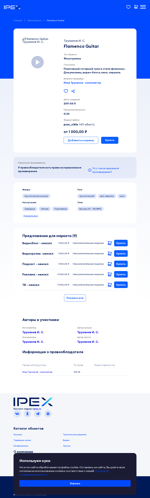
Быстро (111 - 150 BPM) (90, 208)
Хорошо (75, 483)
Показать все (30, 215)
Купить (109, 140)
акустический (86, 196)
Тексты (66, 445)
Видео (66, 440)
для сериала (107, 196)
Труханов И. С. (33, 332)
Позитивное (60, 208)
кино (122, 196)
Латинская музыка (64, 196)
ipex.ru (37, 408)
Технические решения (74, 434)
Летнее (44, 208)
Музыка (18, 434)
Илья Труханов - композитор (82, 82)
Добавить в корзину (81, 140)
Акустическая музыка (36, 196)
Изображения (21, 445)
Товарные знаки (22, 440)
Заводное (30, 208)
